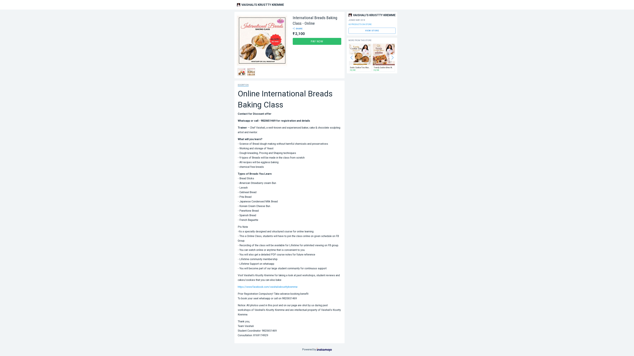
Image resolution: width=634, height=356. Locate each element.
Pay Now (317, 41)
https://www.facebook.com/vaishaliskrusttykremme (268, 286)
